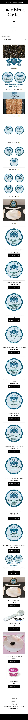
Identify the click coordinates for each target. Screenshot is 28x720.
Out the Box (16, 717)
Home (12, 27)
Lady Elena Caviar (14, 13)
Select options (14, 255)
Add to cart (14, 573)
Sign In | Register (8, 2)
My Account (14, 704)
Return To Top (14, 698)
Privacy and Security (14, 701)
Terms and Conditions (14, 703)
